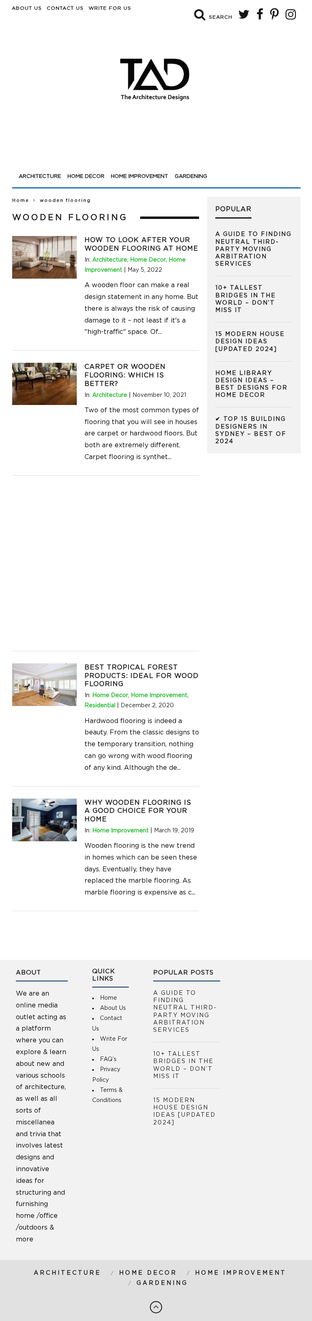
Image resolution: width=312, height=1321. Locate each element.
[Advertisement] (156, 147)
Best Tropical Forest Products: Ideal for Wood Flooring (141, 676)
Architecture (40, 176)
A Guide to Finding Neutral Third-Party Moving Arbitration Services (253, 249)
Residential (99, 705)
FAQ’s (108, 1059)
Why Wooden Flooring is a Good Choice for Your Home (137, 811)
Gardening (191, 176)
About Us (27, 8)
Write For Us (110, 8)
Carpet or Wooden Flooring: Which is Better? (125, 375)
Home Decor (85, 176)
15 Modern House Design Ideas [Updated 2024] (250, 341)
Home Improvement (139, 176)
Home (20, 200)
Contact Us (65, 8)
